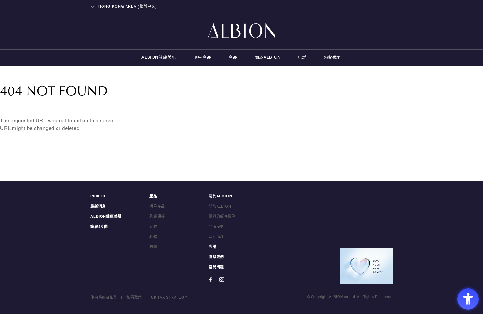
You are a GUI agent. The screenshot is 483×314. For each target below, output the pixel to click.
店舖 (302, 58)
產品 (232, 58)
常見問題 (216, 267)
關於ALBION (268, 58)
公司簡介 (216, 236)
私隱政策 (134, 297)
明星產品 (203, 58)
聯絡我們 (333, 58)
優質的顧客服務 (222, 216)
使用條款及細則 (103, 297)
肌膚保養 (157, 216)
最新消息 (98, 206)
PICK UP (98, 196)
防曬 (153, 247)
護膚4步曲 (99, 227)
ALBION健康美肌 (158, 58)
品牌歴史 (216, 227)
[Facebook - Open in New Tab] (210, 279)
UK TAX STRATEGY (169, 297)
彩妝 (153, 236)
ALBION (241, 31)
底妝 (153, 227)
